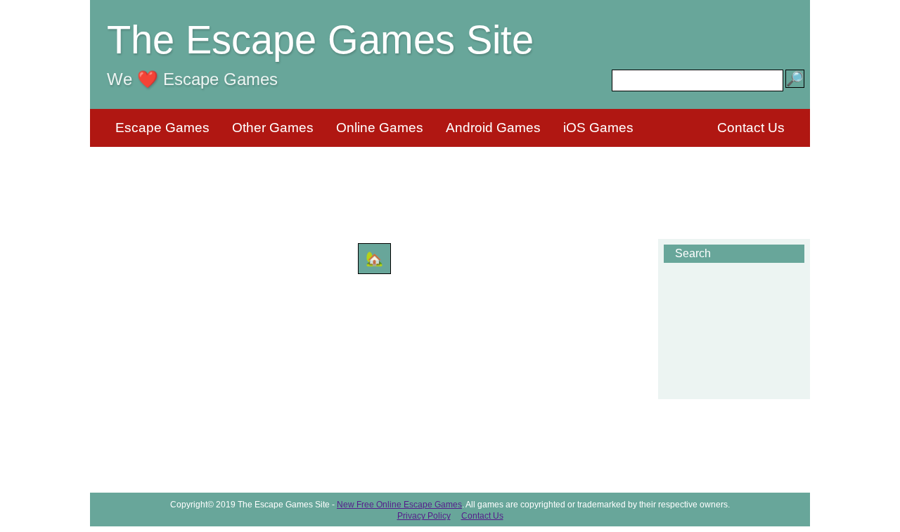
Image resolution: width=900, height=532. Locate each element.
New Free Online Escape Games (399, 505)
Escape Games (162, 127)
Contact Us (751, 127)
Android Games (493, 127)
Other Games (273, 127)
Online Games (379, 127)
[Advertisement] (450, 184)
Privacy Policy (424, 516)
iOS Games (598, 127)
